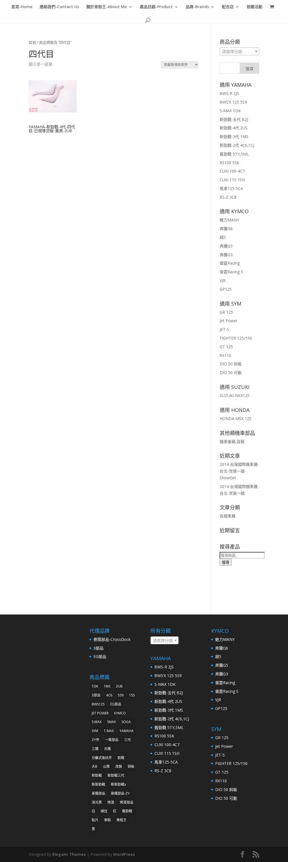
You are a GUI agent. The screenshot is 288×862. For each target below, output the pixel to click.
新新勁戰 (98, 784)
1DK (95, 686)
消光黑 (97, 802)
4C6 (109, 695)
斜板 (131, 766)
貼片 (95, 820)
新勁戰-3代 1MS (234, 136)
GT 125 (226, 346)
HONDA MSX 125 (235, 418)
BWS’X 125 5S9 (233, 102)
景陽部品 (98, 793)
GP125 (226, 289)
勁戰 (121, 757)
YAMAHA (127, 730)
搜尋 (225, 562)
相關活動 (254, 7)
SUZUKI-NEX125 (234, 395)
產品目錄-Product (156, 7)
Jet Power (228, 320)
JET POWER (100, 713)
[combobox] (239, 51)
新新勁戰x (118, 784)
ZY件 (95, 739)
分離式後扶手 (102, 757)
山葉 (106, 766)
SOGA (126, 721)
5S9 (120, 695)
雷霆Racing (230, 263)
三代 (127, 739)
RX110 (225, 355)
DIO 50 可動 (231, 372)
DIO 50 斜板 (231, 363)
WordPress (124, 854)
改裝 (118, 766)
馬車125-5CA (231, 188)
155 (132, 695)
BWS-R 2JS (229, 93)
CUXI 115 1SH (232, 179)
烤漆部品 (126, 802)
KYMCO (120, 713)
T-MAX (109, 730)
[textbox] (239, 52)
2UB (119, 686)
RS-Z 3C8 (228, 197)
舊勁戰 (127, 811)
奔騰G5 (226, 246)
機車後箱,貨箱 (232, 441)
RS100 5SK (229, 162)
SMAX (111, 721)
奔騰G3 (226, 254)
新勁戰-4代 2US (234, 127)
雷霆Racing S (231, 271)
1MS (107, 686)
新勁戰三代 (115, 775)
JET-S (224, 329)
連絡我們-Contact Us (59, 7)
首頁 (32, 42)
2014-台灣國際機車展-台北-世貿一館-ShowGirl (239, 471)
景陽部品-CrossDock (111, 639)
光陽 (107, 748)
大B (94, 766)
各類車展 (227, 516)
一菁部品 (111, 739)
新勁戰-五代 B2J (234, 119)
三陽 (95, 748)
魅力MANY (229, 220)
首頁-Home (21, 7)
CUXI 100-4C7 (232, 171)
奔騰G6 (226, 228)
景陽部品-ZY (120, 793)
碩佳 (104, 811)
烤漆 (110, 802)
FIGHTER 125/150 (236, 338)
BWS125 (98, 704)
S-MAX (97, 721)
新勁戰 (97, 775)
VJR (223, 280)
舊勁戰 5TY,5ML (234, 154)
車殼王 (121, 820)
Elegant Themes (69, 854)
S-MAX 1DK (230, 110)
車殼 (107, 820)
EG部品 (99, 656)
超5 (223, 237)
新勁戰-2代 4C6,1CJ (237, 145)
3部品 (98, 648)
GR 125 (226, 312)
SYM (95, 730)
